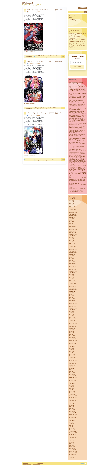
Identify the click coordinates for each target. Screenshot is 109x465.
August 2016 (72, 383)
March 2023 (72, 262)
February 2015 (72, 411)
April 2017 (71, 371)
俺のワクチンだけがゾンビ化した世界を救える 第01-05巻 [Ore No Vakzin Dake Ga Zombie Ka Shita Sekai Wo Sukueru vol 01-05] (77, 110)
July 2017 (71, 366)
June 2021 (71, 294)
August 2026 (72, 198)
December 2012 (73, 451)
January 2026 (72, 209)
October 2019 (72, 325)
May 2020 (71, 314)
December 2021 (73, 285)
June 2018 (71, 349)
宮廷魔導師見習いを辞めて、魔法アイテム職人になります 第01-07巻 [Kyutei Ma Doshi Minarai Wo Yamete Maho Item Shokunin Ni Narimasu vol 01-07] (77, 99)
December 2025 (73, 211)
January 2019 (72, 339)
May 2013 (71, 443)
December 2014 (73, 414)
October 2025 (72, 214)
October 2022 (72, 269)
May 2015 (71, 406)
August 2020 (72, 309)
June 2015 (71, 405)
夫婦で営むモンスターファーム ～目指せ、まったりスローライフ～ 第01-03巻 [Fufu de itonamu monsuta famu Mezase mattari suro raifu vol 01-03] (77, 89)
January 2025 (72, 228)
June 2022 (71, 275)
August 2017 (72, 365)
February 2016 (72, 392)
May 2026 (71, 203)
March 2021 (72, 299)
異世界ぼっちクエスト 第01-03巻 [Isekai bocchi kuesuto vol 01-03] (77, 144)
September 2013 (73, 437)
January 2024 (72, 246)
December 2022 (73, 266)
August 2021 (72, 291)
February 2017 (72, 374)
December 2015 (73, 396)
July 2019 (71, 329)
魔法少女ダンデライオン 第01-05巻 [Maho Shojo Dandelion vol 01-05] (77, 151)
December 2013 (73, 433)
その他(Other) (72, 20)
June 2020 (71, 312)
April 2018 (71, 352)
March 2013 (72, 446)
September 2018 (73, 345)
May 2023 (71, 258)
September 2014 (73, 419)
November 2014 (73, 416)
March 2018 (72, 354)
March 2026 (72, 206)
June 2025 (71, 220)
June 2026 (71, 201)
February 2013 (72, 448)
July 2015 (71, 403)
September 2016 (73, 382)
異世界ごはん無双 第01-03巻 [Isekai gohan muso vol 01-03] (77, 124)
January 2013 (72, 449)
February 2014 (72, 429)
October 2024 (72, 232)
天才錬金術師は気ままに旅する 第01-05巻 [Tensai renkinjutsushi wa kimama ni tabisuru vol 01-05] (77, 190)
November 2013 (73, 434)
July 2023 (71, 255)
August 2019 (72, 328)
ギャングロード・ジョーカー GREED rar (43, 55)
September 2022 (73, 271)
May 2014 (71, 425)
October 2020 (72, 306)
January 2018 (72, 357)
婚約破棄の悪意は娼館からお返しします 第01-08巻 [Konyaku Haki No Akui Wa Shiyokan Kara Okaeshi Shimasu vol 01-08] (77, 105)
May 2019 (71, 332)
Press (41, 463)
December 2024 (73, 229)
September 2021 (73, 289)
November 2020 (73, 305)
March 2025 (72, 225)
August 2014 (72, 420)
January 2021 (72, 302)
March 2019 (72, 335)
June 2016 (71, 386)
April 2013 (71, 445)
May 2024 (71, 240)
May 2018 (71, 351)
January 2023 (72, 265)
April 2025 (71, 223)
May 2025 (71, 221)
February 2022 (72, 282)
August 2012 (72, 456)
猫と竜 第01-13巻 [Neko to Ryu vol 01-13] (77, 94)
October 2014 (72, 417)
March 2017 (72, 372)
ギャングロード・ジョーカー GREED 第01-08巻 (44, 61)
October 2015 (72, 399)
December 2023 (73, 248)
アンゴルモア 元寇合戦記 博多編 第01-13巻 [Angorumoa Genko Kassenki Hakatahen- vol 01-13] (77, 148)
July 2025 (71, 218)
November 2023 (73, 249)
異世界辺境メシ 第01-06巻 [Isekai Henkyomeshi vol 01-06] (77, 141)
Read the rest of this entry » (30, 51)
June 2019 (71, 331)
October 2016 (72, 380)
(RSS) (27, 464)
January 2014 (72, 431)
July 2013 (71, 440)
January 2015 (72, 412)
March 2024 (72, 243)
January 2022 (72, 283)
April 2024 (71, 242)
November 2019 (73, 323)
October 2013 (72, 436)
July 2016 (71, 385)
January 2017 (72, 376)
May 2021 (71, 295)
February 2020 (72, 319)
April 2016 (71, 389)
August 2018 (72, 346)
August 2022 (72, 272)
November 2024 (73, 231)
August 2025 (72, 217)
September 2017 (73, 363)
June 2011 (71, 457)
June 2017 (71, 368)
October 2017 (72, 362)
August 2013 (72, 439)
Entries (24, 464)
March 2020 (72, 317)
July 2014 (71, 422)
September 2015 (73, 400)
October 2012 (72, 454)
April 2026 (71, 205)
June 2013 (71, 442)
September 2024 (73, 234)
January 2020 (72, 320)
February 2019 (72, 337)
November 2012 (73, 453)
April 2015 (71, 408)
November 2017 (73, 360)
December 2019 (73, 322)
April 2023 (71, 260)
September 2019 (73, 326)
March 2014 (72, 428)
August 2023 (72, 254)
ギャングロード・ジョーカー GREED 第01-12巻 (44, 10)
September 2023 (73, 252)
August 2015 (72, 402)
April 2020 (71, 315)
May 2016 (71, 388)
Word (39, 463)
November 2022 (73, 268)
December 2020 (73, 303)
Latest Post (82, 7)
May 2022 (71, 277)
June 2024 (71, 238)
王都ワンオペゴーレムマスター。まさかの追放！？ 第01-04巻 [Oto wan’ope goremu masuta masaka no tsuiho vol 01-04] (77, 83)
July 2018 (71, 348)
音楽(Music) (72, 19)
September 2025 (73, 215)
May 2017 (71, 369)
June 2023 (71, 257)
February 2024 (72, 245)
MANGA (38, 11)
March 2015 (72, 409)
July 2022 (71, 274)
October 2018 (72, 343)
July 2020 (71, 311)
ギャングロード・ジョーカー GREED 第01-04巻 (44, 113)
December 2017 (73, 359)
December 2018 (73, 340)
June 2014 (71, 423)
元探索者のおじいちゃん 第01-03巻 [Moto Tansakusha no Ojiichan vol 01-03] (77, 186)
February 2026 (72, 208)
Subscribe (77, 67)
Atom (30, 464)
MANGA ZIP (25, 463)
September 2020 (73, 308)
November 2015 (73, 397)
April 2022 (71, 278)
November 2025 (73, 212)
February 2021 (72, 300)
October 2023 (72, 251)
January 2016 (72, 394)
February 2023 (72, 263)
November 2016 (73, 379)
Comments (35, 464)
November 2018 (73, 342)
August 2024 (72, 235)
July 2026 (71, 200)
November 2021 (73, 286)
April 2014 (71, 426)
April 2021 (71, 297)
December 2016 (73, 377)
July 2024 (71, 237)
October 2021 (72, 288)
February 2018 (72, 355)
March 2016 (72, 391)
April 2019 (71, 334)
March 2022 (72, 280)
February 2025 (72, 226)
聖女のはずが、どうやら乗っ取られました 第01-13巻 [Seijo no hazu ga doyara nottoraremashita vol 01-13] (77, 174)
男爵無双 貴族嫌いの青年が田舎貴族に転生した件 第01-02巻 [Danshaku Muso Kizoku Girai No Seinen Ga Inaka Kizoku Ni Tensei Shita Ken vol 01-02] (77, 137)
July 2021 (71, 292)
